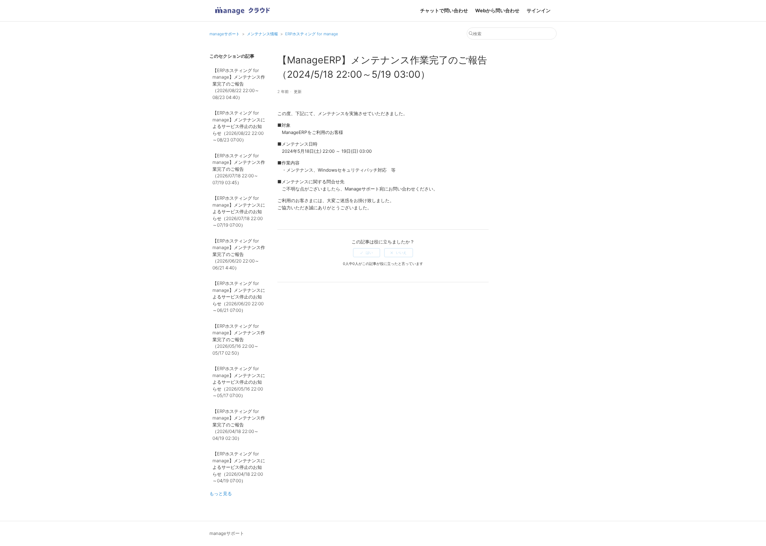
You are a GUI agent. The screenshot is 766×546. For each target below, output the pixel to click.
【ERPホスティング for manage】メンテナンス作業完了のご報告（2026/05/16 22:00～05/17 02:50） (238, 339)
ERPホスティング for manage (311, 33)
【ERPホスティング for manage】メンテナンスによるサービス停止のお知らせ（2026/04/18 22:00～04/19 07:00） (238, 467)
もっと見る (220, 493)
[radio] (366, 252)
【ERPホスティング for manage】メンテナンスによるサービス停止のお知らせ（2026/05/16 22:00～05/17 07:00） (238, 382)
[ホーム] (242, 16)
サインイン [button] (539, 10)
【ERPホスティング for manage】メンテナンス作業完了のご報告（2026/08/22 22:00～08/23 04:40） (238, 84)
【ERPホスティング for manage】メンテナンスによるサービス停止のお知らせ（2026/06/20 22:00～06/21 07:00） (238, 296)
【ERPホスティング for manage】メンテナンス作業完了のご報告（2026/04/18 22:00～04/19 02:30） (238, 424)
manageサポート (224, 33)
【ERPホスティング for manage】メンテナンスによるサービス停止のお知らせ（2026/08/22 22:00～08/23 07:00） (238, 126)
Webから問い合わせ (497, 10)
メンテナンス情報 (262, 33)
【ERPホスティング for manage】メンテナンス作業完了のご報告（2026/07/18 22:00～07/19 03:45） (238, 169)
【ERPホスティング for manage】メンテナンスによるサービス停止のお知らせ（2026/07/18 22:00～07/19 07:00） (238, 211)
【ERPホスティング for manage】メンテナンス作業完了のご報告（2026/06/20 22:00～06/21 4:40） (238, 254)
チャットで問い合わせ (444, 10)
